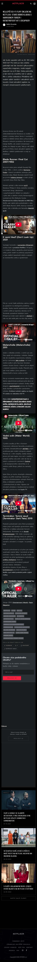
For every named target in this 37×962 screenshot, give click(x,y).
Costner (27, 461)
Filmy (5, 32)
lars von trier (22, 632)
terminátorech (8, 570)
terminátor (8, 627)
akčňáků (25, 449)
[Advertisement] (18, 108)
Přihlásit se (12, 678)
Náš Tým (21, 947)
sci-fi (25, 185)
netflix (7, 610)
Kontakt (29, 947)
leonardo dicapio (22, 627)
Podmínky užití (18, 941)
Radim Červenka (11, 24)
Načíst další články (18, 898)
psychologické (15, 386)
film (13, 610)
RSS (18, 950)
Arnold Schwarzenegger (13, 624)
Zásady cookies (10, 947)
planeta (20, 616)
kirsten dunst (21, 613)
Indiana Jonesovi (16, 177)
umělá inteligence (22, 619)
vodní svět (8, 635)
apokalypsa (8, 619)
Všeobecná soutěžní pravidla (18, 944)
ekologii (29, 316)
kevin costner (9, 616)
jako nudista (20, 360)
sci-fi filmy (21, 630)
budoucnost (9, 613)
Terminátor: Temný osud (13, 638)
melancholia (9, 632)
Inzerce (12, 950)
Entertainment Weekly (20, 602)
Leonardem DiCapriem (25, 245)
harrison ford (10, 621)
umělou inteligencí (9, 560)
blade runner (9, 630)
